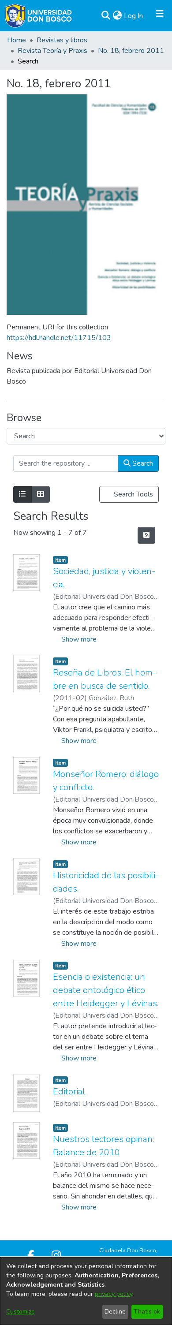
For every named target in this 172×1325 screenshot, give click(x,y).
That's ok (147, 1311)
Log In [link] (134, 16)
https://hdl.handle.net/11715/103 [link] (59, 338)
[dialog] (86, 1291)
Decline (115, 1311)
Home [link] (16, 40)
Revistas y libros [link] (62, 40)
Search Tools (132, 494)
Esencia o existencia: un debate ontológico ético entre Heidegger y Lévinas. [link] (105, 990)
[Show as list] (22, 494)
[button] (105, 16)
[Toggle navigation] (159, 16)
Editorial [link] (69, 1091)
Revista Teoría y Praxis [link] (52, 51)
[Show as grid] (40, 494)
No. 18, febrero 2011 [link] (131, 51)
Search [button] (142, 463)
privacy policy (113, 1294)
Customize (20, 1311)
